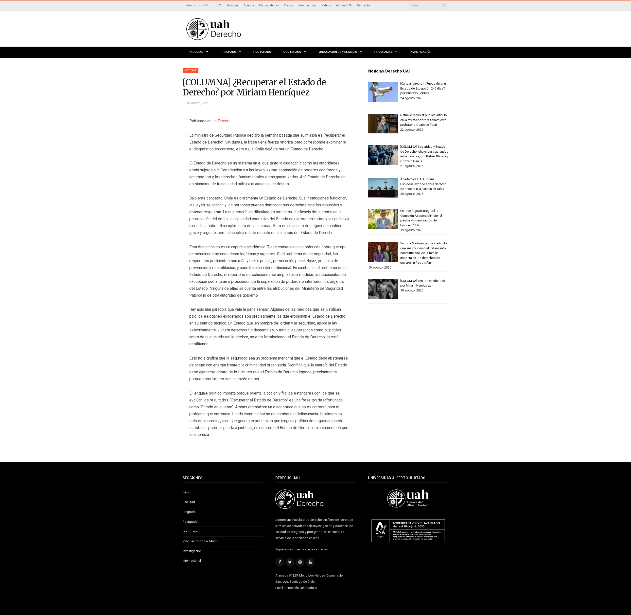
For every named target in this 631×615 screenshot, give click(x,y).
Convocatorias (269, 5)
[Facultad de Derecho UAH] (234, 28)
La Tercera (221, 121)
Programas (383, 52)
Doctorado (292, 52)
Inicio (186, 492)
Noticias (233, 5)
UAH (219, 5)
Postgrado (262, 52)
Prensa (289, 5)
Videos (326, 5)
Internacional (307, 5)
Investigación (420, 52)
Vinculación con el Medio (337, 52)
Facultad (196, 52)
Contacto (363, 5)
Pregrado (228, 52)
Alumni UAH (344, 5)
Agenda (249, 5)
